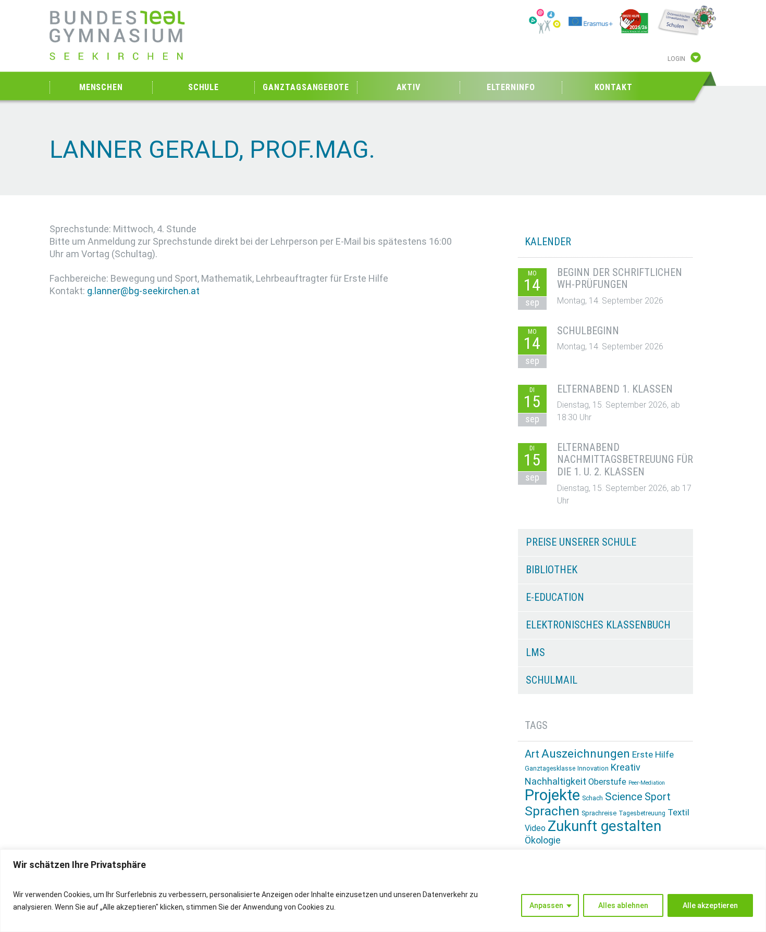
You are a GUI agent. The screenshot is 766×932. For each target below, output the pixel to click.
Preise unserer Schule (581, 542)
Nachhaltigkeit (555, 781)
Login (676, 58)
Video (535, 828)
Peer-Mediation (646, 782)
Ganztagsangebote (306, 87)
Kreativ (625, 767)
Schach (592, 798)
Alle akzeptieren (710, 905)
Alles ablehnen (623, 905)
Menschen (101, 87)
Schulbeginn (588, 330)
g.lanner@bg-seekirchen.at (143, 290)
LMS (535, 652)
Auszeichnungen (585, 754)
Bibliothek (551, 569)
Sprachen (552, 810)
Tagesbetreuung (642, 813)
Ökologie (543, 840)
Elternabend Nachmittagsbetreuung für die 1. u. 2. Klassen (625, 459)
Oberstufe (607, 782)
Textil (678, 812)
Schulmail (551, 680)
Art (532, 754)
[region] (383, 890)
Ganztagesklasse (550, 768)
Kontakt (614, 87)
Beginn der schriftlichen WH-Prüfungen (619, 278)
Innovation (593, 768)
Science (624, 796)
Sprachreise (599, 813)
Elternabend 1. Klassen (615, 389)
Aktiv (409, 87)
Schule (203, 87)
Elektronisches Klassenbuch (598, 625)
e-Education (555, 597)
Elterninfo (511, 87)
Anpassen (546, 905)
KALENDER (548, 241)
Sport (658, 797)
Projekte (552, 795)
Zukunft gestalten (604, 826)
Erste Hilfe (653, 754)
